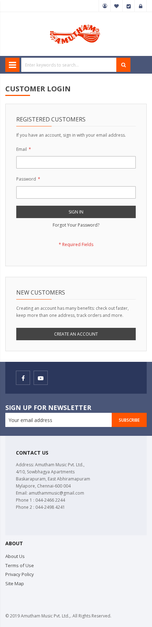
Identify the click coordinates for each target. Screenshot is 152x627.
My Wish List (117, 6)
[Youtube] (41, 378)
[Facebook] (23, 378)
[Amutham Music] (76, 24)
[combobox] (69, 65)
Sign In (141, 6)
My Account (105, 6)
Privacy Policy (19, 574)
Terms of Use (19, 565)
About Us (15, 556)
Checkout (129, 6)
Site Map (14, 583)
